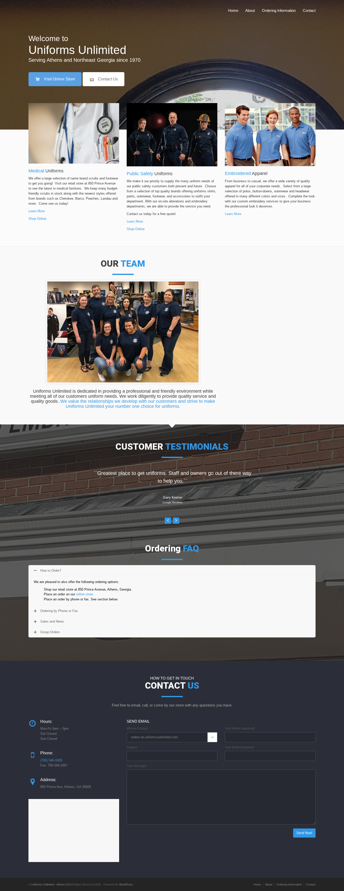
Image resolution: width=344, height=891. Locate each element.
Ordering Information (279, 10)
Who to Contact (137, 728)
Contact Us (108, 79)
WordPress (126, 884)
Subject (132, 747)
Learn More (36, 211)
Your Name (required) (240, 728)
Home (233, 10)
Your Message (136, 766)
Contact (309, 10)
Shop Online (37, 219)
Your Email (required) (239, 747)
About (250, 10)
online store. (85, 594)
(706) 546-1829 (51, 760)
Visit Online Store (59, 79)
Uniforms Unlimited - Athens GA (50, 884)
